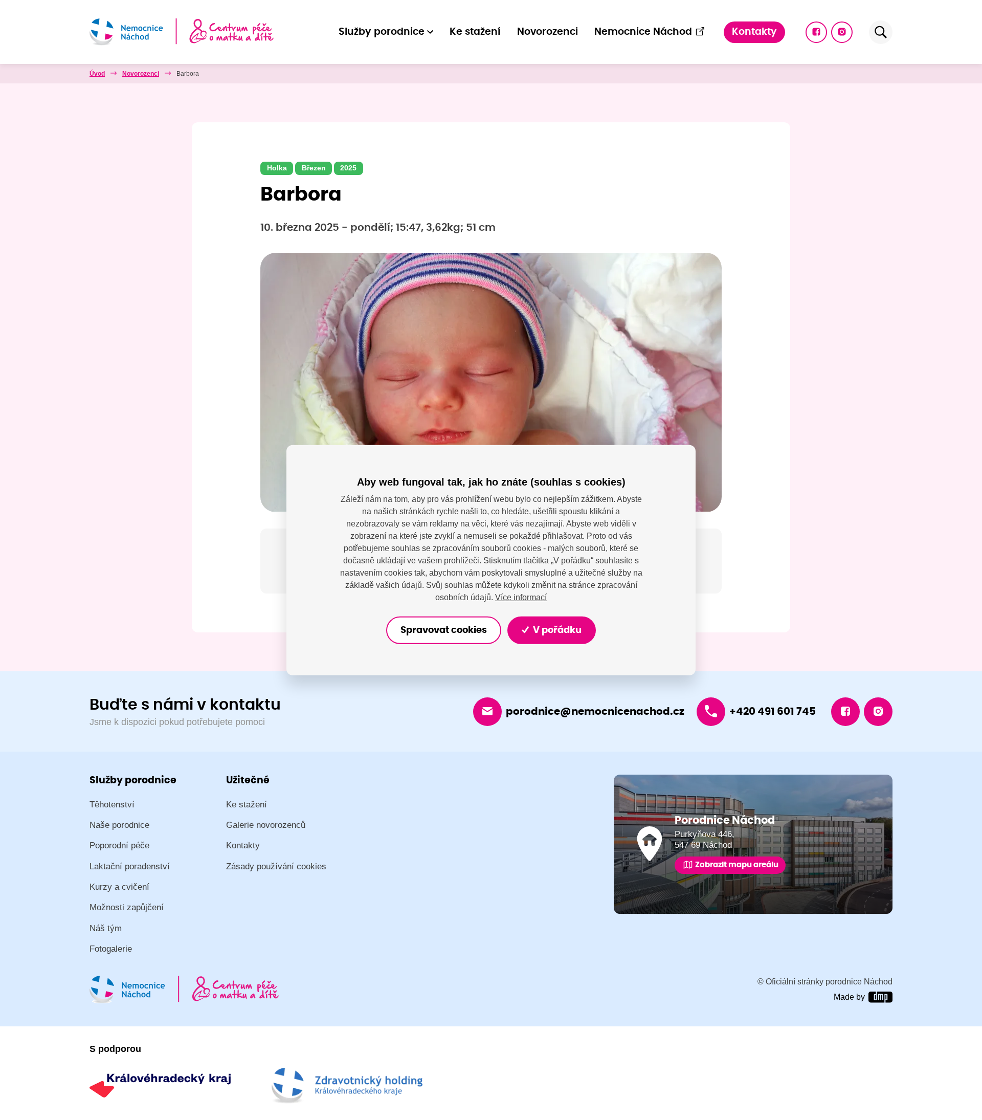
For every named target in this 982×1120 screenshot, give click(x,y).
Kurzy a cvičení (119, 887)
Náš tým (106, 928)
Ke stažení (475, 32)
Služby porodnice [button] (382, 32)
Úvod (97, 73)
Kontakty (754, 32)
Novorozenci (547, 32)
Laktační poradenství (130, 866)
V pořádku (556, 629)
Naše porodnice (119, 825)
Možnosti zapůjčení (127, 907)
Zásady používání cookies (276, 866)
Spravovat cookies (443, 629)
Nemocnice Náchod (643, 32)
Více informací (521, 597)
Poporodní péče (119, 845)
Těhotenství (112, 804)
